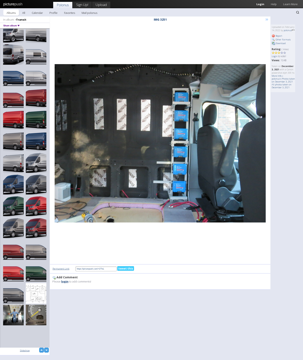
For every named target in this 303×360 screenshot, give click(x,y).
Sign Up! (82, 4)
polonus (288, 30)
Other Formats (283, 39)
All (23, 13)
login (64, 281)
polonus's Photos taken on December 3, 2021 (283, 80)
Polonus (63, 4)
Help (274, 4)
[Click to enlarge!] (160, 143)
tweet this (125, 268)
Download (280, 43)
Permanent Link (61, 268)
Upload (101, 4)
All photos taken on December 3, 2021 (281, 86)
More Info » (277, 75)
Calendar (37, 13)
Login (260, 4)
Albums (11, 13)
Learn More (290, 4)
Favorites (69, 13)
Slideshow (25, 350)
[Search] (297, 12)
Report (278, 35)
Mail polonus (89, 13)
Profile (53, 13)
